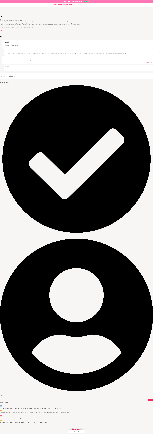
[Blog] (82, 431)
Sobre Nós (55, 4)
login (7, 76)
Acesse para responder (149, 62)
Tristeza (1, 30)
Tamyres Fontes (7, 42)
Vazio (7, 51)
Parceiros (71, 5)
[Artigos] (78, 431)
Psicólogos (70, 4)
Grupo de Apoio (65, 4)
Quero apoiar (86, 1)
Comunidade (60, 4)
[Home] (70, 431)
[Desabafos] (74, 431)
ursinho (6, 58)
